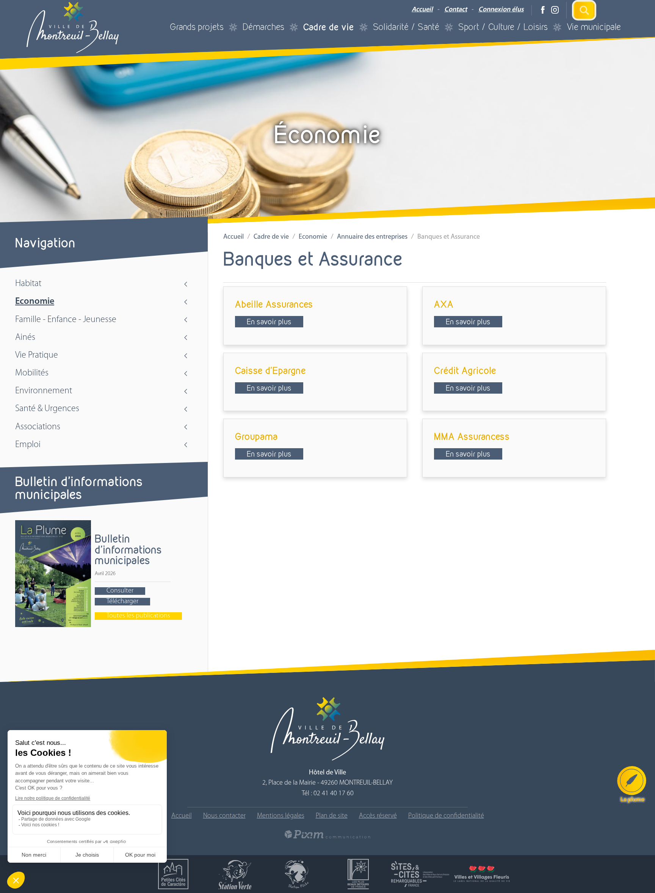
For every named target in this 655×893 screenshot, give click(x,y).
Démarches (263, 27)
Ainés (25, 337)
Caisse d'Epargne (270, 370)
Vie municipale (594, 27)
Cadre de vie (328, 27)
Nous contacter (224, 816)
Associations (37, 427)
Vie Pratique (36, 355)
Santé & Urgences (47, 408)
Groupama (256, 436)
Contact (455, 9)
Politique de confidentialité (446, 816)
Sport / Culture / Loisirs (503, 27)
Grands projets (197, 27)
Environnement (43, 391)
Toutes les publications (138, 616)
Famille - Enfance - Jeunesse (65, 319)
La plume (632, 800)
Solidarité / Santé (406, 27)
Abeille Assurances (274, 304)
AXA (444, 304)
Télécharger (122, 601)
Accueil (422, 9)
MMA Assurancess (472, 436)
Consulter (120, 591)
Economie (34, 301)
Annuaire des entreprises (372, 237)
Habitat (28, 283)
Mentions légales (280, 816)
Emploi (28, 444)
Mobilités (32, 373)
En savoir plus (269, 321)
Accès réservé (378, 816)
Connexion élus (501, 9)
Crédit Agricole (465, 370)
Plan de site (332, 816)
